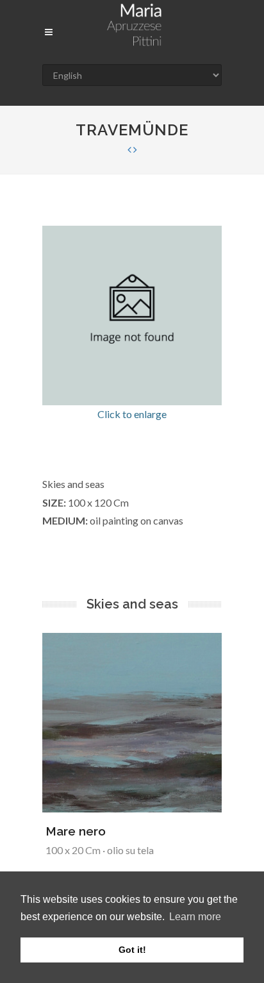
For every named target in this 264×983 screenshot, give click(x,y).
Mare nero (75, 831)
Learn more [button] (195, 916)
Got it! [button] (132, 950)
